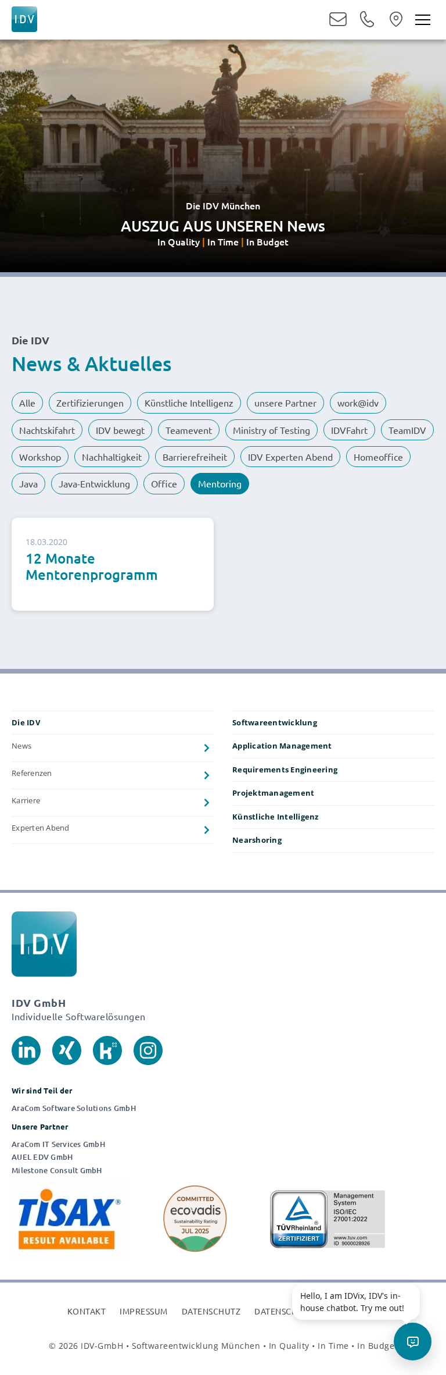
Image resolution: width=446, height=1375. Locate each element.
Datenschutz (211, 1311)
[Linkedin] (26, 1049)
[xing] (66, 1049)
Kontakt (86, 1311)
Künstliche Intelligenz (275, 816)
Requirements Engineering (284, 769)
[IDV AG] (24, 17)
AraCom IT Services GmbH (58, 1144)
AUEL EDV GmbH (42, 1157)
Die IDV (26, 722)
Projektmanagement (273, 793)
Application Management (282, 745)
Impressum (144, 1311)
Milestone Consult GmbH (57, 1170)
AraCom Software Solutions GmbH (74, 1108)
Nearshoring (257, 840)
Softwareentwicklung (274, 722)
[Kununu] (107, 1049)
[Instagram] (148, 1049)
